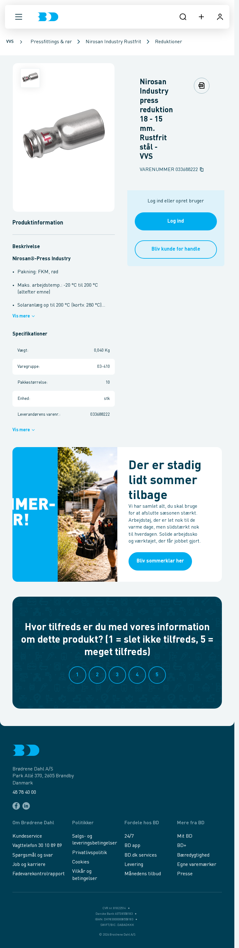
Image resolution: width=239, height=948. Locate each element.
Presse (185, 874)
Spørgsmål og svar (32, 855)
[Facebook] (16, 806)
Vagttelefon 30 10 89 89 (37, 845)
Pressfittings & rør (51, 41)
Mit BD (184, 836)
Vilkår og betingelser (84, 875)
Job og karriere (28, 864)
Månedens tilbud (142, 874)
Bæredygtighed (193, 855)
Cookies (80, 862)
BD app (132, 845)
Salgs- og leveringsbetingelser (94, 840)
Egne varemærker (196, 864)
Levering (133, 864)
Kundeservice (27, 836)
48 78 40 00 (24, 792)
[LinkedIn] (26, 806)
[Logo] (47, 16)
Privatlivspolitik (89, 852)
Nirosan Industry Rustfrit (113, 41)
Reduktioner (168, 41)
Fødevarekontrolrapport (38, 874)
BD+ (181, 845)
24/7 (129, 836)
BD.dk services (140, 855)
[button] (18, 16)
